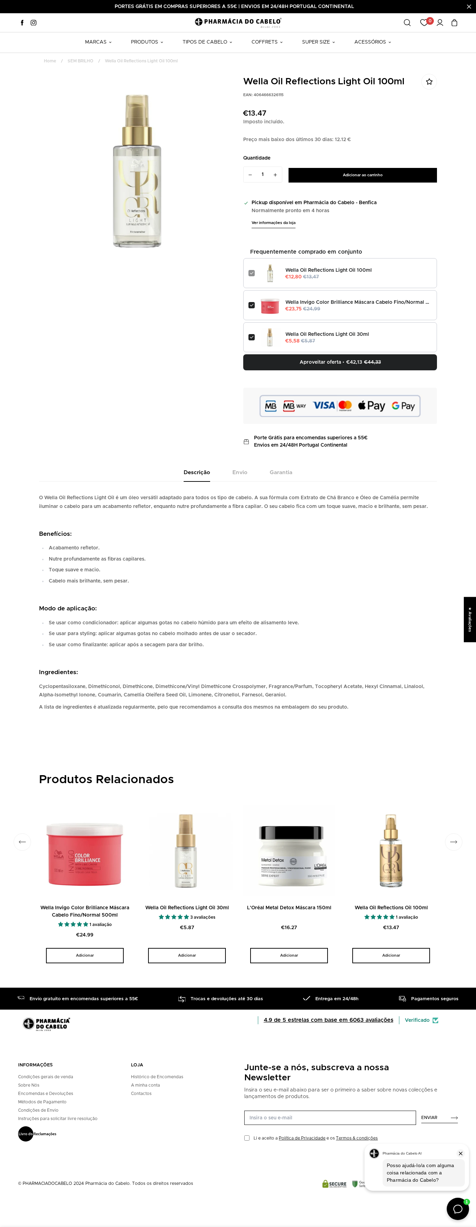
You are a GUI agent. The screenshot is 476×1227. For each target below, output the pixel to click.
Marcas (96, 42)
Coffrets (265, 42)
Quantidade (256, 158)
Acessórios (370, 42)
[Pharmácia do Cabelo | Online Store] (238, 22)
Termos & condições (357, 1138)
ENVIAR (429, 1118)
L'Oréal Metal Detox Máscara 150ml (289, 907)
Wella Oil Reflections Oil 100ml (391, 907)
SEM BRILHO (80, 61)
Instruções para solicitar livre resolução (58, 1119)
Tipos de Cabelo (205, 42)
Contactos (141, 1093)
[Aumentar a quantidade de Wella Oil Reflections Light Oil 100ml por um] (275, 175)
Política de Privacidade (302, 1138)
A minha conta (145, 1085)
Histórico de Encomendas (157, 1077)
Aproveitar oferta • (340, 362)
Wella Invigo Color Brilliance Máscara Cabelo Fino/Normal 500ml (358, 302)
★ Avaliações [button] (470, 619)
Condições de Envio (38, 1110)
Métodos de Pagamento (42, 1102)
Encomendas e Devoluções (45, 1093)
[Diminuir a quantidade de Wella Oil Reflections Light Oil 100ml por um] (250, 175)
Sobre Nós (28, 1085)
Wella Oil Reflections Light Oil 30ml (327, 334)
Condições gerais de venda (45, 1077)
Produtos (144, 42)
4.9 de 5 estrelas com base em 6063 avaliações (328, 1020)
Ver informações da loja (273, 223)
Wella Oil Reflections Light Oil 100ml (328, 270)
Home (50, 61)
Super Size (316, 42)
